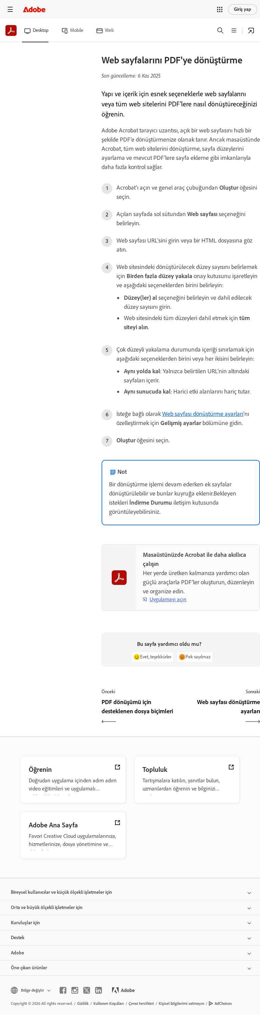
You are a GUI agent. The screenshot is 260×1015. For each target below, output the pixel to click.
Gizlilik (83, 1003)
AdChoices (223, 1003)
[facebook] (63, 990)
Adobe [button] (17, 953)
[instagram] (74, 990)
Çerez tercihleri (141, 1003)
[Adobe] (34, 9)
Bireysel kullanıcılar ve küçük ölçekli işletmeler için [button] (61, 892)
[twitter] (86, 990)
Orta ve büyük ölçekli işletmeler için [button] (47, 907)
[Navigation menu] (10, 9)
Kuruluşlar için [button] (25, 923)
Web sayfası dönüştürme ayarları (202, 414)
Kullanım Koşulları (108, 1003)
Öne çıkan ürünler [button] (29, 968)
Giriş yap (242, 9)
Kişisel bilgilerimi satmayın (181, 1003)
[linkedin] (98, 990)
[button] (219, 9)
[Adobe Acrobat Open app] (251, 30)
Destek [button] (17, 937)
